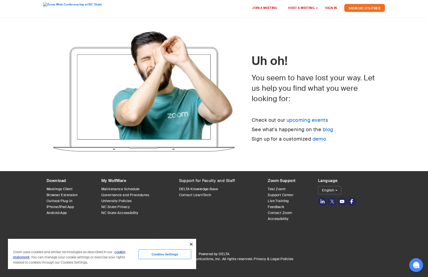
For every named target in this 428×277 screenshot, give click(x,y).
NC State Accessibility (119, 213)
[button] (416, 265)
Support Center (281, 195)
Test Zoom (277, 189)
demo (319, 139)
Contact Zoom (280, 213)
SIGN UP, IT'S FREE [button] (364, 8)
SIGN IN (331, 8)
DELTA (224, 254)
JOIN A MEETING (264, 8)
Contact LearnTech (195, 195)
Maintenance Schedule (120, 189)
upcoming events (307, 120)
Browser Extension (62, 195)
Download (56, 180)
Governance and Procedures (125, 195)
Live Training (278, 201)
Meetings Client (60, 189)
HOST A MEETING (301, 8)
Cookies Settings (165, 254)
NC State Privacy (115, 207)
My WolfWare (113, 180)
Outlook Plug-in (59, 201)
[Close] (191, 244)
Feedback (276, 207)
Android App (57, 213)
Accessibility (278, 218)
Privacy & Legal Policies (273, 259)
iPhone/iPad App (60, 207)
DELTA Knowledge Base (198, 189)
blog (328, 129)
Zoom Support (281, 180)
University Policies (116, 201)
